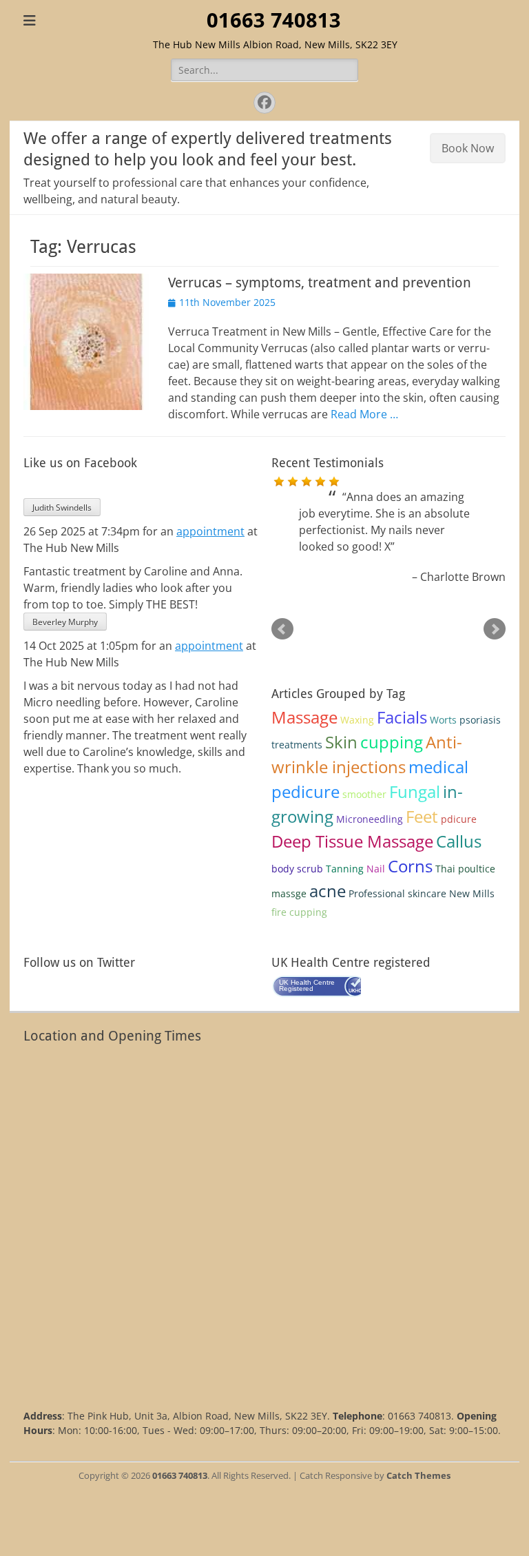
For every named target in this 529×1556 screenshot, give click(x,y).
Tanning (345, 868)
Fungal (414, 791)
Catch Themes (418, 1475)
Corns (410, 865)
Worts (443, 719)
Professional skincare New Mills (422, 893)
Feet (422, 816)
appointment (210, 531)
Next (495, 629)
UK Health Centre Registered (307, 985)
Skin (341, 741)
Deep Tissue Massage (352, 841)
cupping (391, 741)
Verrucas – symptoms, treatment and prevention (319, 282)
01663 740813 (274, 20)
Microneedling (369, 819)
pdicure (459, 819)
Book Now (468, 148)
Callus (458, 841)
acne (327, 890)
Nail (375, 868)
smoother (364, 794)
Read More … (364, 414)
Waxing (357, 719)
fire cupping (299, 912)
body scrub (297, 868)
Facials (402, 717)
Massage (304, 717)
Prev (282, 629)
